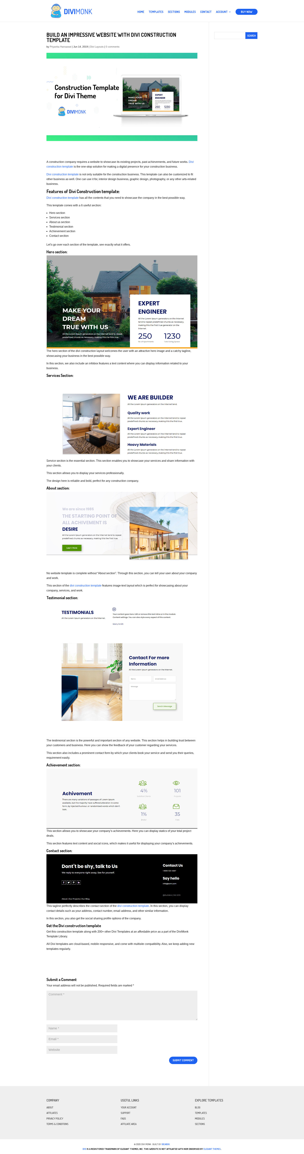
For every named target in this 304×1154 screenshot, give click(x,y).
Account (222, 12)
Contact (206, 12)
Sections (174, 12)
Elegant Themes (212, 1148)
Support (125, 1113)
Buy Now (246, 12)
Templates (156, 12)
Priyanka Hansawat (60, 46)
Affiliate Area (129, 1124)
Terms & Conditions (57, 1124)
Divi (84, 1148)
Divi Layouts (97, 46)
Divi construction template (62, 174)
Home (140, 12)
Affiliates (52, 1113)
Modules (190, 12)
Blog (197, 1107)
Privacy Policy (54, 1118)
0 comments (112, 46)
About (49, 1107)
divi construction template (86, 585)
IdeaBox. (166, 1144)
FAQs (123, 1118)
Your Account (129, 1107)
